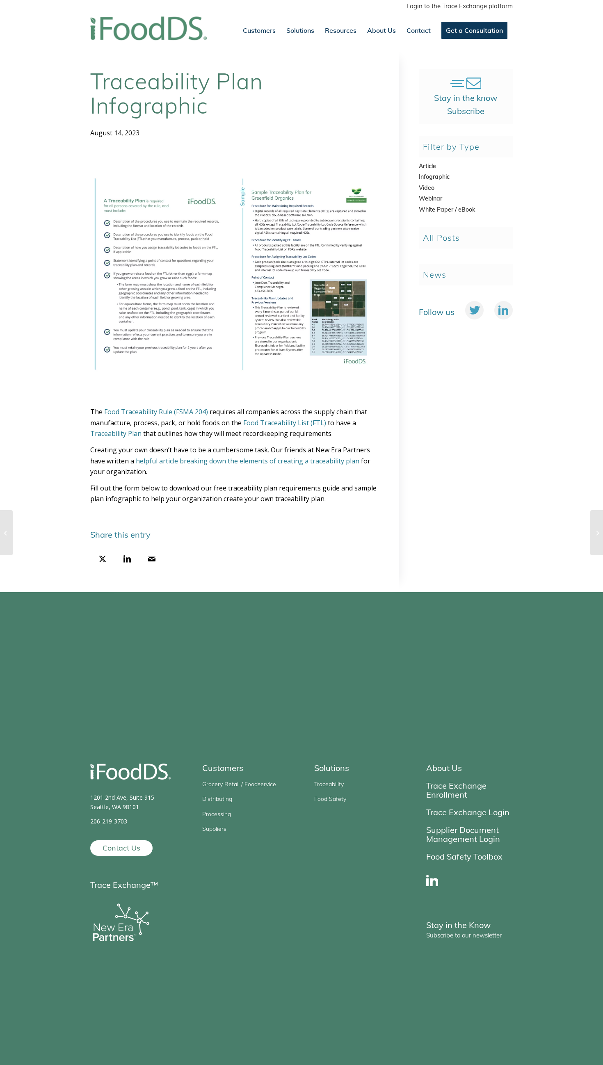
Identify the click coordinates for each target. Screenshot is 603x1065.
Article (427, 166)
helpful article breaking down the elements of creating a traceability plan (247, 460)
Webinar (430, 198)
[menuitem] (457, 6)
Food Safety (330, 799)
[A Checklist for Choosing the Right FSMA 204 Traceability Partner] (6, 532)
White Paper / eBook (447, 209)
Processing (216, 814)
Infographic (434, 176)
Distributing (217, 799)
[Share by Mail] (151, 559)
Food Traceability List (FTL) (284, 422)
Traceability (329, 784)
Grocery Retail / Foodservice (239, 784)
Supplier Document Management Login (463, 834)
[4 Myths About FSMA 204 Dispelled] (596, 532)
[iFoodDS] (148, 30)
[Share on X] (102, 559)
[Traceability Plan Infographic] (234, 272)
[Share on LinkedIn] (127, 559)
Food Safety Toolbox (464, 856)
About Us (444, 768)
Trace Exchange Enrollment (456, 790)
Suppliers (214, 828)
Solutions (331, 768)
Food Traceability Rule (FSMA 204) (156, 411)
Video (426, 188)
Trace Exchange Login (467, 812)
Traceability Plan (116, 433)
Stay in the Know (458, 925)
